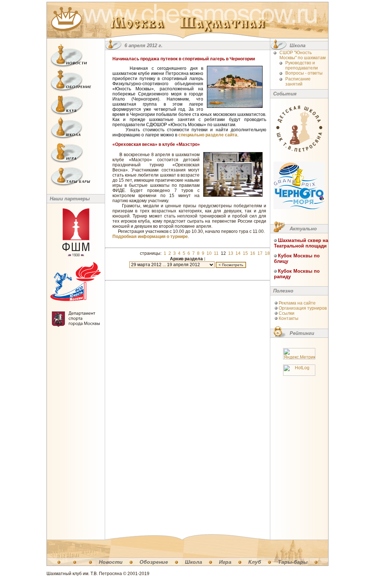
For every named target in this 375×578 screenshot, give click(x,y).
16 (252, 253)
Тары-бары (293, 562)
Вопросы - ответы (304, 73)
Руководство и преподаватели (301, 65)
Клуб (254, 562)
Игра (225, 562)
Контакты (288, 318)
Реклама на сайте (297, 303)
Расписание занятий (298, 81)
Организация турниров (303, 308)
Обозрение (154, 562)
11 (216, 253)
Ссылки (286, 313)
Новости (111, 562)
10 (209, 253)
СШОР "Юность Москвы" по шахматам (302, 55)
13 (230, 253)
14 (238, 253)
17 (260, 253)
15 (245, 253)
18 (267, 253)
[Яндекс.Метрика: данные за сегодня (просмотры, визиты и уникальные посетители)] (299, 353)
